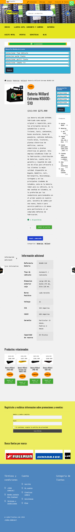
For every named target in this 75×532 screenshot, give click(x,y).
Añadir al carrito (44, 227)
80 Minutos (43, 335)
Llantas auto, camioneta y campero (28, 27)
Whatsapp (42, 2)
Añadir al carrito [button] (10, 381)
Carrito (28, 484)
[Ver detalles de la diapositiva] (19, 454)
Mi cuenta (28, 488)
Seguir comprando (35, 238)
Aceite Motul (9, 35)
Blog (44, 35)
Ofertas (22, 35)
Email (15, 420)
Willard (24, 80)
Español (12, 1)
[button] (21, 87)
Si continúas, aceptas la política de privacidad (31, 427)
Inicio (7, 27)
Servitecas (34, 35)
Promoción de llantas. (62, 2)
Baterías (50, 27)
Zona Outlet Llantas (63, 170)
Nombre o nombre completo (21, 414)
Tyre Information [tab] (11, 266)
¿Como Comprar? (10, 520)
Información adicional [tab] (9, 258)
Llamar (50, 2)
